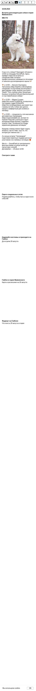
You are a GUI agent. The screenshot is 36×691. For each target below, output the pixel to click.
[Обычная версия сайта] (33, 2)
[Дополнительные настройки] (30, 2)
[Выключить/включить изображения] (23, 2)
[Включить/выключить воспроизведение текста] (26, 2)
